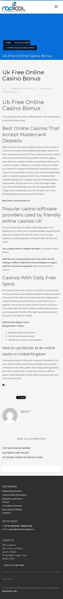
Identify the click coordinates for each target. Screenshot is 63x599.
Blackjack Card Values (15, 452)
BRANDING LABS (9, 591)
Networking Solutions (12, 491)
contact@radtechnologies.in (21, 529)
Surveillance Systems (12, 505)
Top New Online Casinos (16, 448)
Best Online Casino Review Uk (16, 200)
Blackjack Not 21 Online (13, 325)
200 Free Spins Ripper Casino (15, 322)
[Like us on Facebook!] (15, 579)
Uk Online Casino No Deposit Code (22, 457)
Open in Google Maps (14, 565)
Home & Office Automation (14, 494)
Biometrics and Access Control (12, 500)
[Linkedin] (24, 579)
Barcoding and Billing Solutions (12, 511)
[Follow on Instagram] (20, 579)
